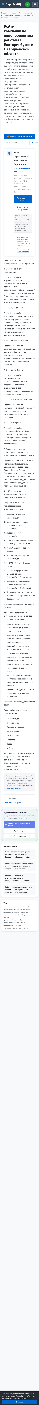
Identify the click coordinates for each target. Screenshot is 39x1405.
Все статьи (11, 798)
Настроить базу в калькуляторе (23, 250)
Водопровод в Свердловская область (19, 824)
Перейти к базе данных (13, 803)
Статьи (13, 13)
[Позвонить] (27, 4)
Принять (19, 1402)
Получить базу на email (23, 199)
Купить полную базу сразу (23, 208)
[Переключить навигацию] (35, 4)
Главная (4, 13)
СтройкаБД (13, 4)
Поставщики (21, 836)
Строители (21, 831)
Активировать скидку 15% (19, 136)
